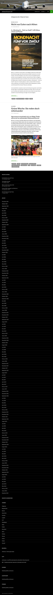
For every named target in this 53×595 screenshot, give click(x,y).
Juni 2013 (4, 479)
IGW (29, 165)
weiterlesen (14, 95)
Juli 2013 (4, 476)
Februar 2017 (4, 386)
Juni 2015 (4, 425)
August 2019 (4, 321)
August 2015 (4, 421)
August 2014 (4, 446)
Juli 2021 (4, 280)
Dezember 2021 (5, 270)
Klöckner (33, 165)
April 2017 (4, 382)
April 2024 (4, 231)
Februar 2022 (4, 266)
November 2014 (5, 439)
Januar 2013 (4, 490)
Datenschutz (37, 11)
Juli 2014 (4, 449)
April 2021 (4, 287)
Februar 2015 (4, 432)
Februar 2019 (4, 333)
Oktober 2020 (5, 296)
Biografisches (4, 508)
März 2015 (4, 430)
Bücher (12, 22)
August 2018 (4, 344)
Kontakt (43, 11)
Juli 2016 (4, 398)
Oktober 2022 (5, 252)
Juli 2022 (4, 254)
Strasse (3, 536)
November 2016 (5, 393)
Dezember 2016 (5, 391)
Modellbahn (4, 522)
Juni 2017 (4, 377)
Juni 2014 (4, 451)
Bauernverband (25, 163)
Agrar (19, 163)
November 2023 (5, 238)
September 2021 (5, 277)
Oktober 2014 (5, 442)
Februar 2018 (4, 358)
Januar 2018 (4, 361)
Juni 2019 (4, 326)
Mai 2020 (4, 301)
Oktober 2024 (5, 222)
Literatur (3, 515)
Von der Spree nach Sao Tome (8, 191)
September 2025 (5, 206)
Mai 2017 (4, 379)
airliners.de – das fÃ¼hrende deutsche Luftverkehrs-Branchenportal (15, 560)
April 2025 (4, 213)
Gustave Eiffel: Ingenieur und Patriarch (10, 188)
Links (48, 11)
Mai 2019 (4, 328)
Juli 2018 (4, 347)
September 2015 (5, 419)
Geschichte (4, 513)
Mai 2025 (4, 210)
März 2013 (4, 486)
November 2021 (5, 273)
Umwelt (3, 543)
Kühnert (39, 165)
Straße (3, 538)
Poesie (31, 98)
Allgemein (13, 106)
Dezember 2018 (5, 338)
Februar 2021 (4, 289)
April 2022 (4, 261)
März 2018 (4, 356)
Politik (16, 22)
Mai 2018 (4, 351)
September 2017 (5, 370)
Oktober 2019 (5, 317)
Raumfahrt (4, 529)
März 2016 (4, 407)
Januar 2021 (4, 291)
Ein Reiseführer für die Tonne (8, 178)
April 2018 (4, 354)
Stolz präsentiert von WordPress (7, 593)
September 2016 (5, 395)
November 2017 (5, 365)
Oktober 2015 (5, 416)
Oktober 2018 (5, 342)
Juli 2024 (4, 226)
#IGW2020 (14, 163)
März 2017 (4, 384)
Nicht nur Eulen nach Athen (24, 24)
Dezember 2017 (5, 363)
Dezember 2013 (5, 465)
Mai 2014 (4, 453)
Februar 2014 (4, 460)
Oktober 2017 (5, 368)
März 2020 (4, 305)
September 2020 (5, 298)
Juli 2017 (4, 375)
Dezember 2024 (5, 220)
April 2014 (4, 456)
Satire (3, 531)
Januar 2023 (4, 247)
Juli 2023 (4, 240)
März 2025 (4, 215)
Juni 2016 (4, 400)
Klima (27, 98)
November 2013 (5, 467)
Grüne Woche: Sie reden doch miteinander (25, 109)
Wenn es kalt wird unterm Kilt (8, 184)
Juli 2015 (4, 423)
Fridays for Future (20, 98)
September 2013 (5, 472)
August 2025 (4, 208)
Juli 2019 (4, 324)
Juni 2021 (4, 282)
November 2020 (5, 294)
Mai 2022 (4, 259)
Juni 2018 (4, 349)
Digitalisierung (33, 163)
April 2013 (4, 483)
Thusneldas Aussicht (6, 181)
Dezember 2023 (5, 236)
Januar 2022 (4, 268)
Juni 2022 (4, 257)
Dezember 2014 (5, 437)
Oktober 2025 (5, 203)
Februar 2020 (4, 307)
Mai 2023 (4, 243)
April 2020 (4, 303)
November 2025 (5, 201)
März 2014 (4, 458)
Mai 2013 (4, 481)
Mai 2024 (4, 229)
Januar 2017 (4, 388)
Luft (3, 520)
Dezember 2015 (5, 412)
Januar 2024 (4, 233)
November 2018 (5, 340)
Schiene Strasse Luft (7, 11)
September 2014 (5, 444)
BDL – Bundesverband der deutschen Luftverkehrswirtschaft (14, 562)
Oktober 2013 (5, 469)
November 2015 (5, 414)
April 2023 (4, 245)
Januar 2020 (4, 310)
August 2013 (4, 474)
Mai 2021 (4, 284)
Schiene (3, 533)
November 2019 (5, 314)
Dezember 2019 (5, 312)
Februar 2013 (4, 488)
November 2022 (5, 250)
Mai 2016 (4, 402)
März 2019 (4, 331)
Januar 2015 (4, 435)
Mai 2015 (4, 428)
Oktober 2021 (5, 275)
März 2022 (4, 263)
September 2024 (5, 224)
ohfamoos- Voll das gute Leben (8, 551)
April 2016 (4, 405)
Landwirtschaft (15, 166)
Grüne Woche (24, 165)
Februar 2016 (4, 409)
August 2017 (4, 372)
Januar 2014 (4, 463)
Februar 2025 (4, 217)
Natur (3, 524)
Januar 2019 (4, 335)
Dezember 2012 (5, 493)
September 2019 (5, 319)
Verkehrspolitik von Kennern (8, 570)
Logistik (3, 517)
